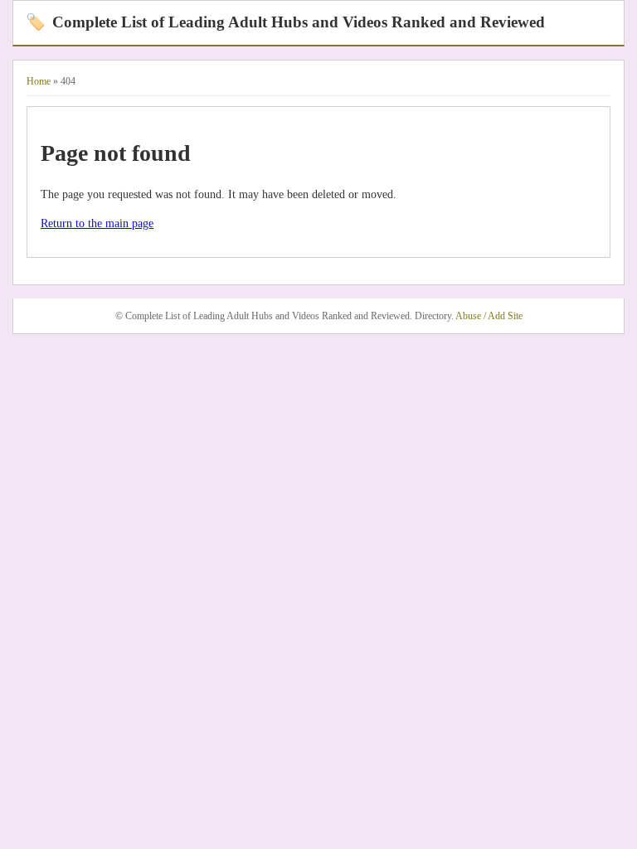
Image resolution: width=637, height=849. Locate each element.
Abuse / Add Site (489, 316)
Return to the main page (97, 223)
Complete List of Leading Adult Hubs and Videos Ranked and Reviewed (285, 22)
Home (39, 81)
